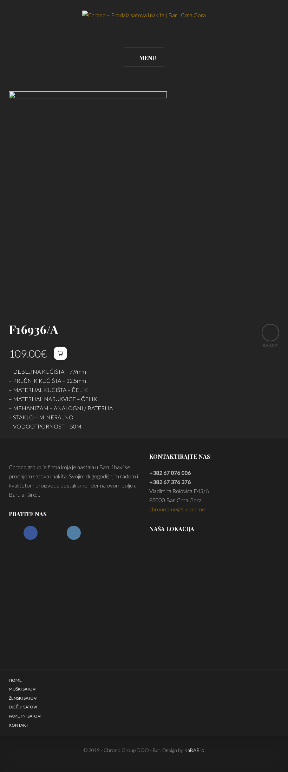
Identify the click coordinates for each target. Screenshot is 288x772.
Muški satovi (23, 689)
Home (15, 680)
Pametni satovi (25, 716)
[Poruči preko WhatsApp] (60, 353)
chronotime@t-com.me (177, 509)
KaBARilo (194, 750)
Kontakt (18, 725)
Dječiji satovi (23, 706)
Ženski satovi (23, 698)
